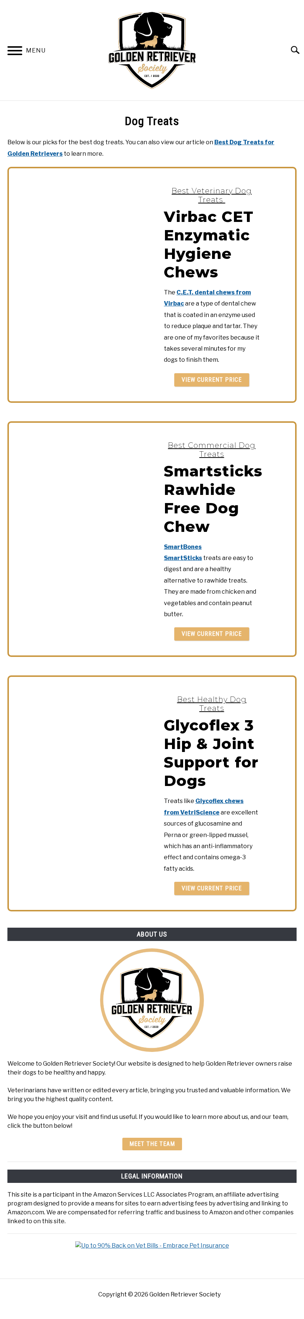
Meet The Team (152, 1143)
